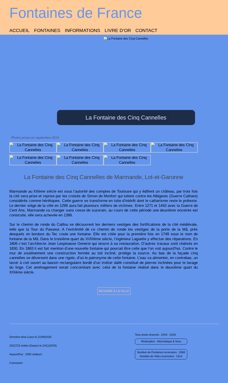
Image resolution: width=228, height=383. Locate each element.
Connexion (16, 363)
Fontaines (47, 30)
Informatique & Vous (169, 341)
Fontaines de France (75, 13)
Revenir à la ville (114, 291)
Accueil (19, 30)
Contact (146, 30)
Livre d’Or (118, 30)
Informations (82, 30)
